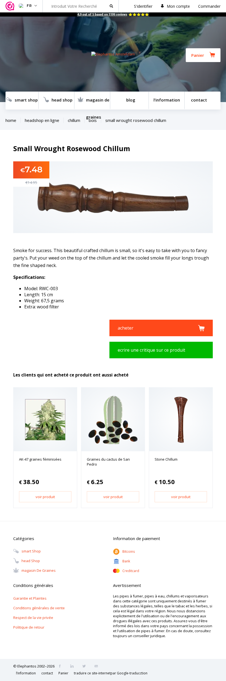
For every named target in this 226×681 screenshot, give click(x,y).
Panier (197, 55)
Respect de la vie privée (33, 617)
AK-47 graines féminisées (40, 459)
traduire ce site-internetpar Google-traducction (110, 673)
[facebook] (61, 666)
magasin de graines (97, 103)
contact (199, 100)
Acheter (125, 328)
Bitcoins (128, 551)
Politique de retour (28, 627)
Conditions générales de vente (39, 607)
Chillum (74, 120)
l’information (167, 100)
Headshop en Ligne (42, 120)
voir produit (45, 496)
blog (130, 100)
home (11, 120)
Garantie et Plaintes (30, 598)
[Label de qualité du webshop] (11, 6)
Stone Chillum (166, 459)
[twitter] (85, 666)
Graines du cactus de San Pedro (108, 462)
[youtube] (98, 666)
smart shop (26, 100)
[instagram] (73, 666)
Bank (126, 561)
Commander (209, 6)
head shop (62, 100)
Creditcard (130, 570)
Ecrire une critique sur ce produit (151, 350)
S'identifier (143, 6)
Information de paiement (136, 538)
